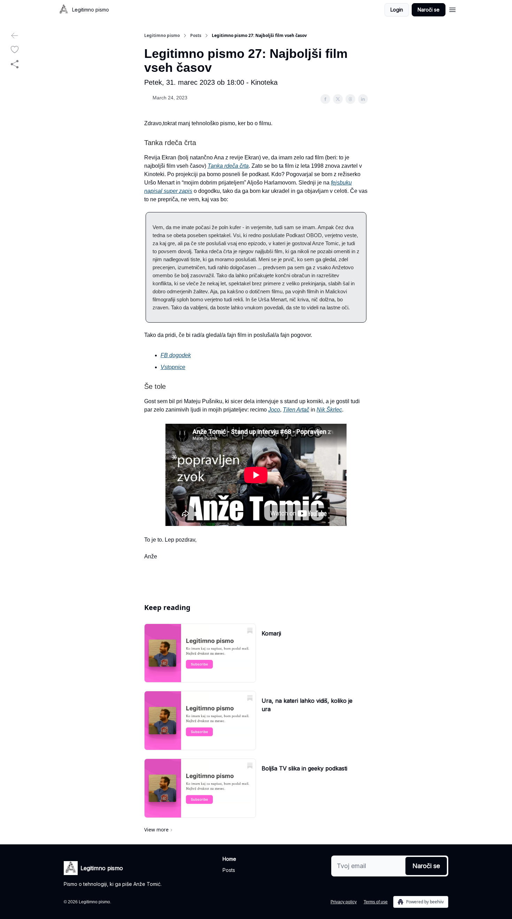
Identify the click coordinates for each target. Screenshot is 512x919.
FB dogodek (176, 355)
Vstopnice (173, 367)
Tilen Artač (296, 410)
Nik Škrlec (329, 410)
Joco (274, 410)
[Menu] (452, 8)
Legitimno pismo (162, 35)
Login (396, 10)
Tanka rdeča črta (228, 166)
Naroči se (429, 10)
